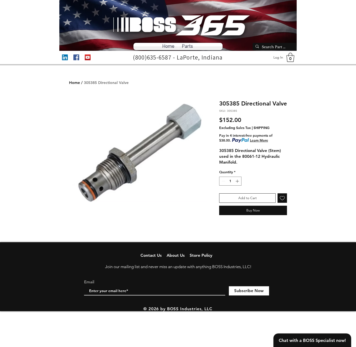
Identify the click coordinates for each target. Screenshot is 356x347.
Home (74, 82)
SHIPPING (262, 128)
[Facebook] (76, 57)
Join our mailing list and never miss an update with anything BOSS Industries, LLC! (178, 266)
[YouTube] (88, 57)
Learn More (259, 140)
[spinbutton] (230, 181)
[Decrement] (223, 181)
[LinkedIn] (65, 57)
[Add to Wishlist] (282, 198)
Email (89, 282)
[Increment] (238, 181)
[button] (290, 57)
